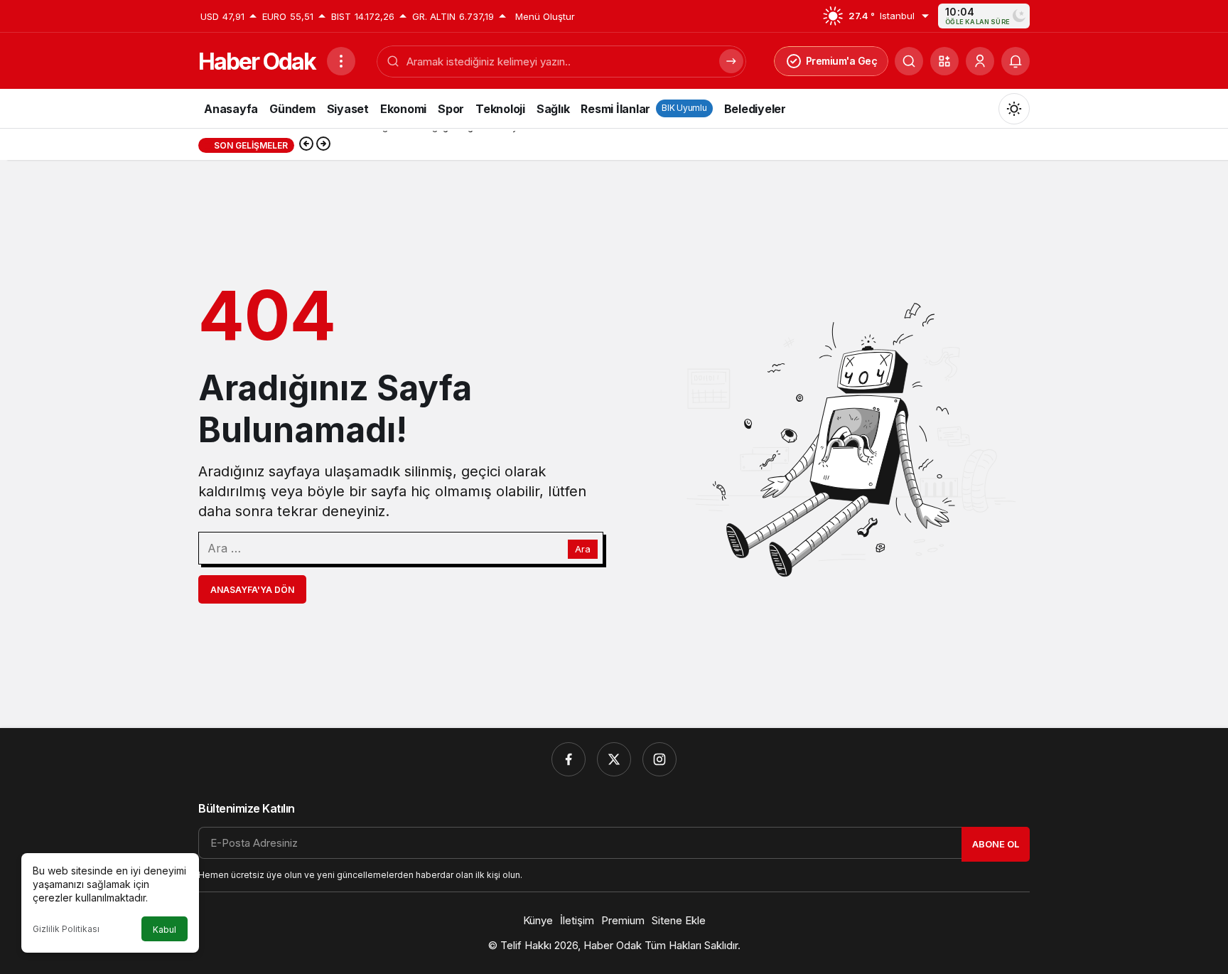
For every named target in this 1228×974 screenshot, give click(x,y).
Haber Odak (257, 61)
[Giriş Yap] (980, 61)
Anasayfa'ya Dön (252, 589)
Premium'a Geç (842, 61)
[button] (944, 61)
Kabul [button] (164, 929)
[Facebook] (568, 759)
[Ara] (909, 61)
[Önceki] (306, 145)
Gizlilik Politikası (66, 929)
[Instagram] (659, 759)
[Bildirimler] (1015, 61)
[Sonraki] (323, 145)
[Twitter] (614, 759)
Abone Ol (995, 844)
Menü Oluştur (545, 16)
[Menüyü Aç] (341, 61)
